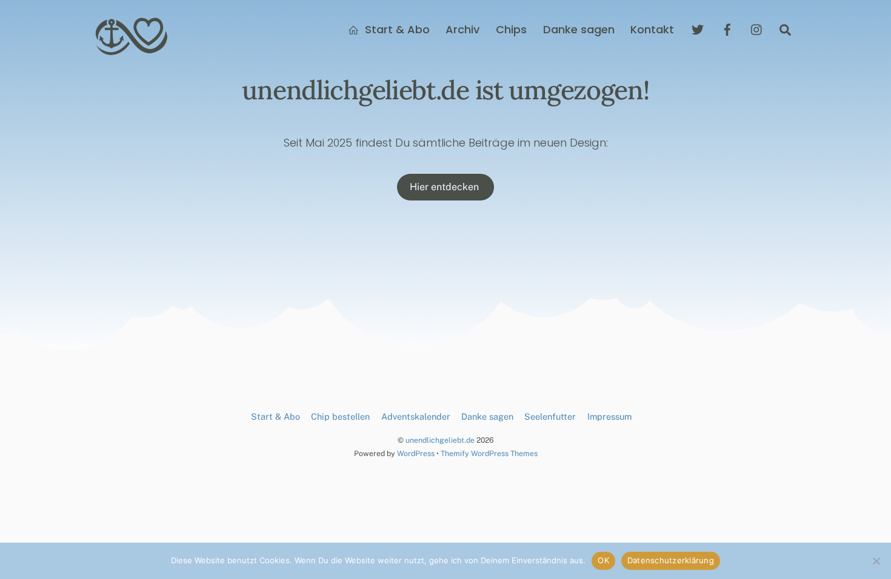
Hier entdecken (445, 187)
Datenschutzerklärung (670, 560)
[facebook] (727, 28)
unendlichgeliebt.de (440, 440)
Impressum (609, 416)
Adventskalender (415, 416)
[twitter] (698, 28)
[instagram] (757, 28)
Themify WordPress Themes (489, 453)
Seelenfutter (550, 416)
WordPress (416, 453)
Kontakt (652, 29)
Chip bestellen (340, 416)
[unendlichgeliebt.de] (132, 50)
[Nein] (876, 561)
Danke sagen (579, 29)
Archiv (462, 29)
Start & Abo (396, 29)
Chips (511, 29)
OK (603, 560)
